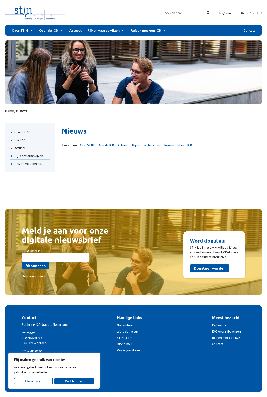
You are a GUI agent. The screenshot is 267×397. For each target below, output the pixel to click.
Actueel (75, 30)
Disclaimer (124, 344)
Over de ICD (48, 30)
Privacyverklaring (129, 350)
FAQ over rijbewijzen (226, 331)
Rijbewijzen (220, 325)
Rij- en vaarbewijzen (103, 30)
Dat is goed (74, 381)
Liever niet (33, 381)
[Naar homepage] (35, 13)
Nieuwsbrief (125, 325)
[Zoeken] (208, 12)
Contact (249, 30)
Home (9, 111)
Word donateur (127, 331)
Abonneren (35, 265)
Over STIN (20, 30)
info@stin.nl (225, 13)
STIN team (124, 338)
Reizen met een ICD (146, 30)
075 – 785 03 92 (251, 13)
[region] (54, 371)
